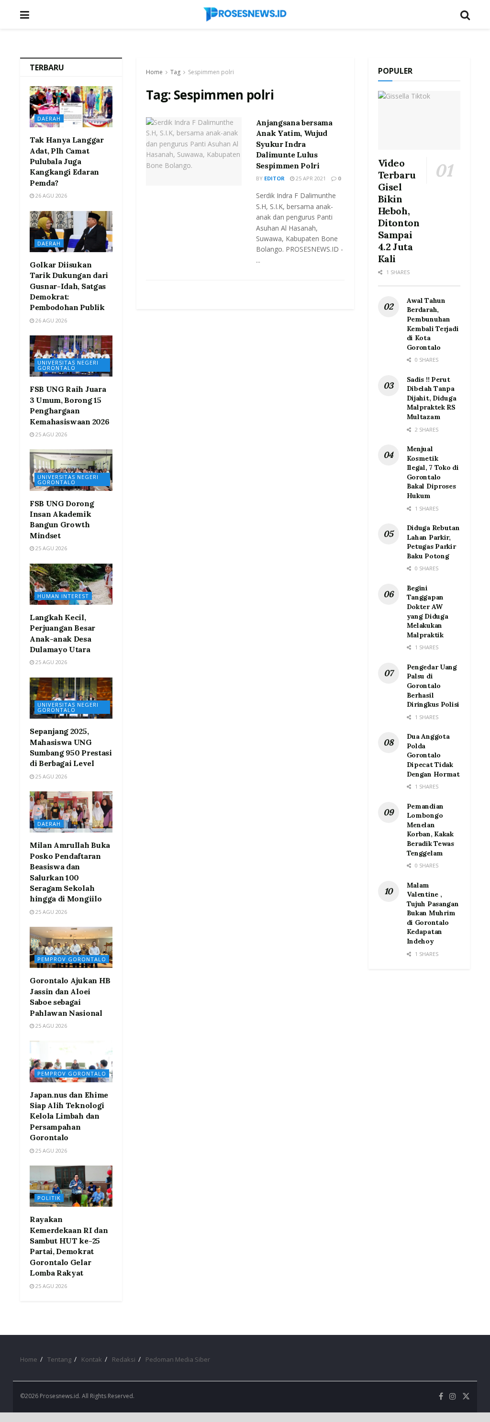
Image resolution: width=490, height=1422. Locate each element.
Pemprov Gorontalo (71, 959)
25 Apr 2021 (310, 178)
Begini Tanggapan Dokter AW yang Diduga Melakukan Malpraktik (427, 611)
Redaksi (123, 1359)
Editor (274, 178)
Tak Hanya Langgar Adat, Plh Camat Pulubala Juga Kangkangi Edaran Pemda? (67, 161)
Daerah (49, 118)
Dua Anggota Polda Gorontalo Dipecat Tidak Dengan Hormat (433, 755)
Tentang (59, 1359)
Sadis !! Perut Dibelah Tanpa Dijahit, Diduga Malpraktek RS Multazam (432, 398)
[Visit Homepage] (245, 14)
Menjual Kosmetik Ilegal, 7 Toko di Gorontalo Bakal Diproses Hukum (433, 472)
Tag (175, 72)
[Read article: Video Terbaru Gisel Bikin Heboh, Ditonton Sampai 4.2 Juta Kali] (419, 120)
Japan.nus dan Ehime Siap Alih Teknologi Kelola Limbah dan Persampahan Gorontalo (69, 1116)
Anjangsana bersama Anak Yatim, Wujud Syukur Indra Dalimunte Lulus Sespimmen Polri (294, 144)
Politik (49, 1197)
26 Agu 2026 (50, 195)
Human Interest (63, 596)
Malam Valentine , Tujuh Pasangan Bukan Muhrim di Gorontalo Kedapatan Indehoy (433, 913)
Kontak (91, 1359)
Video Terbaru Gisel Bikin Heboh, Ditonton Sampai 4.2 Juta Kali (399, 211)
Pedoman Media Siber (177, 1359)
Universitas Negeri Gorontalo (68, 365)
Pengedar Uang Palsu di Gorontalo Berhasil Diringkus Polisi (433, 686)
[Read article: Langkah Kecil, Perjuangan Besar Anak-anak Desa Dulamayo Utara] (71, 584)
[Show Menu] (24, 14)
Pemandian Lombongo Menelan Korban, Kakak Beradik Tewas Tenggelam (430, 829)
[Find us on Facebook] (441, 1396)
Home (154, 72)
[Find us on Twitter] (466, 1396)
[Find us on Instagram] (452, 1396)
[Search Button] (465, 14)
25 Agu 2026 (50, 434)
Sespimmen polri (211, 72)
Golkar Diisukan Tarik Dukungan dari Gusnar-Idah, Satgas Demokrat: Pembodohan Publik (69, 286)
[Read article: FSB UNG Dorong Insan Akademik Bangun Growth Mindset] (71, 469)
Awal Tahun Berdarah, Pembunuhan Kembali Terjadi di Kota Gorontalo (433, 324)
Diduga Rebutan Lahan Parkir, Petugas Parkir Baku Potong (433, 541)
